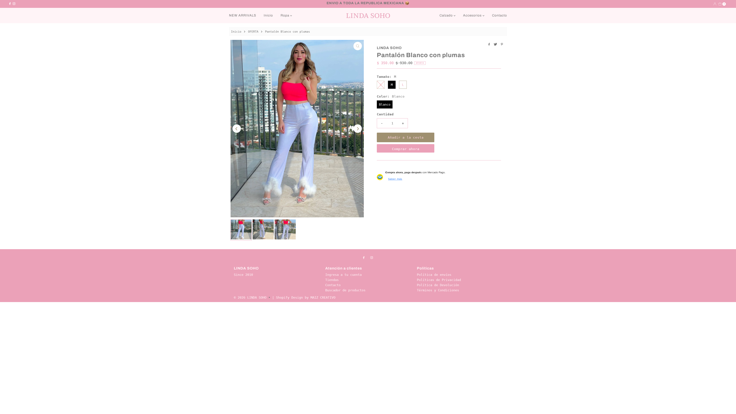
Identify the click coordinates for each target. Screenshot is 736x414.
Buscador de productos (345, 290)
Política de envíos (434, 275)
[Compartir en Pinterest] (502, 44)
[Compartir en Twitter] (496, 44)
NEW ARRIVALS (242, 15)
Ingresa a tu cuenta (343, 275)
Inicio (268, 15)
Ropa (285, 15)
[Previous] (236, 128)
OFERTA (253, 31)
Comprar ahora (405, 149)
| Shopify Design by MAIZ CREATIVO (303, 297)
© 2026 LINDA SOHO (250, 297)
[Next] (357, 128)
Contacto (499, 15)
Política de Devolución (438, 285)
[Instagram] (14, 4)
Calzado (446, 15)
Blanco (384, 104)
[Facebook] (10, 4)
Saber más (395, 179)
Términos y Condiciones (438, 290)
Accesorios (473, 15)
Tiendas (332, 280)
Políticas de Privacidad (439, 280)
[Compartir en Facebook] (490, 44)
